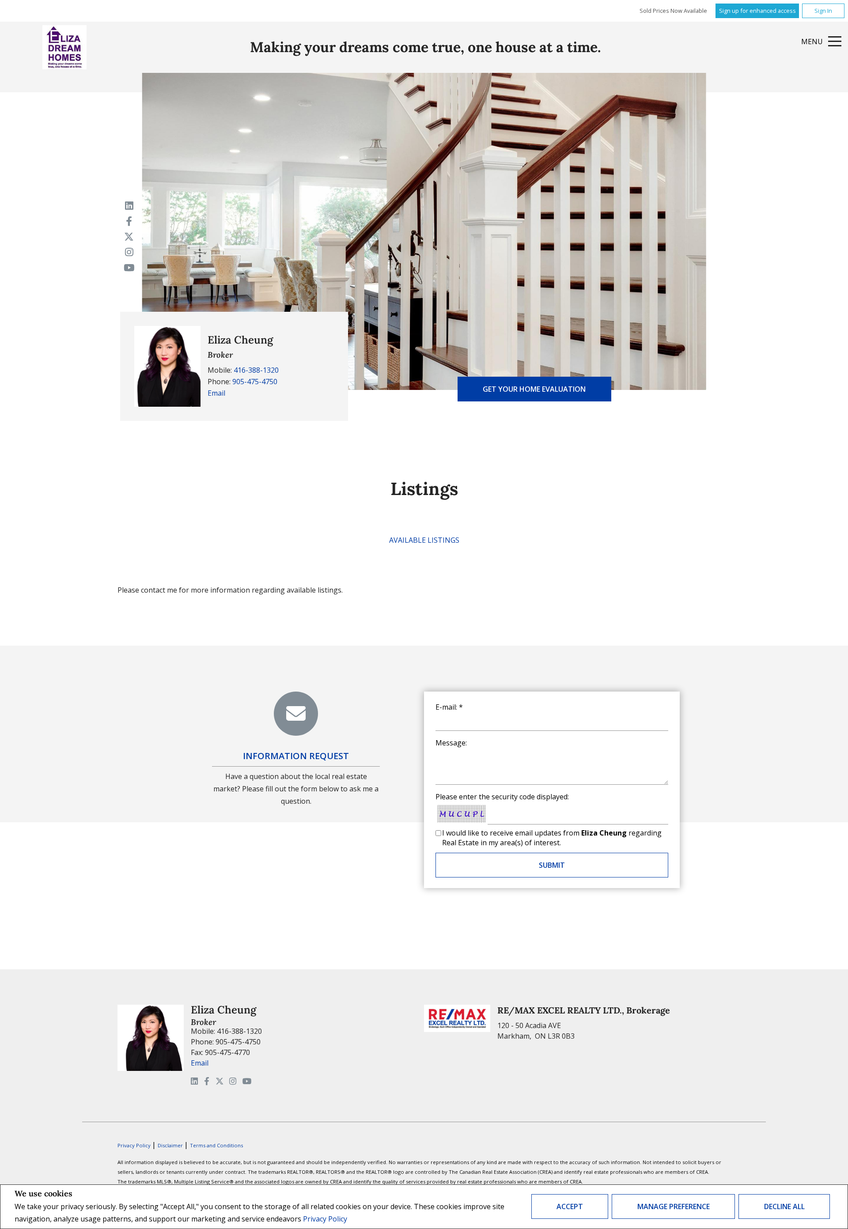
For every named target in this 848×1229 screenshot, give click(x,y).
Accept (569, 1206)
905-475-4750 (254, 381)
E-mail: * (449, 707)
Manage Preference (673, 1206)
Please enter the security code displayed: (502, 797)
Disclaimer (171, 1145)
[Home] (64, 47)
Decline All (784, 1206)
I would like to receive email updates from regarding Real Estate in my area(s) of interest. (552, 837)
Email (216, 393)
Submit (552, 865)
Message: (451, 743)
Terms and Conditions (216, 1145)
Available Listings (424, 540)
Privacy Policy (325, 1219)
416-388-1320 (256, 370)
